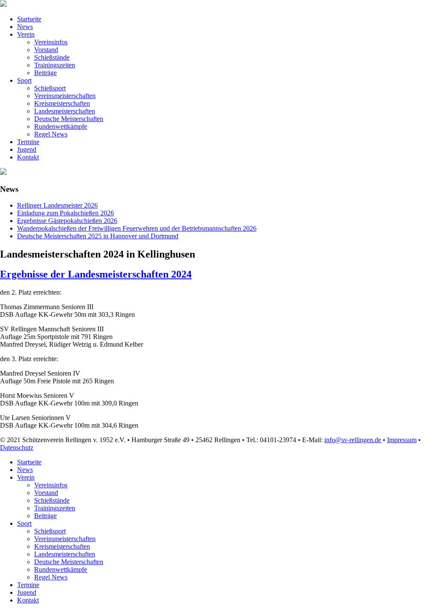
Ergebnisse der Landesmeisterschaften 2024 (96, 274)
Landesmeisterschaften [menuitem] (64, 554)
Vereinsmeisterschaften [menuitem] (65, 538)
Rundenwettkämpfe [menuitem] (60, 569)
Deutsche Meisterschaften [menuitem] (68, 561)
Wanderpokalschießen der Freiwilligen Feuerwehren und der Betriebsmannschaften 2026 (136, 228)
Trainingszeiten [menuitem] (54, 508)
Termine (28, 141)
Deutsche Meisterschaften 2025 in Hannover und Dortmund (97, 236)
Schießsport (50, 88)
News (25, 26)
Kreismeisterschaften (62, 103)
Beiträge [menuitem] (45, 515)
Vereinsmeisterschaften (65, 95)
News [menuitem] (25, 469)
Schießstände (52, 57)
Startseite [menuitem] (29, 462)
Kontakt (28, 157)
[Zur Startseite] (3, 4)
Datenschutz (16, 447)
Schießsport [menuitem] (50, 531)
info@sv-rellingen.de (352, 439)
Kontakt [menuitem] (28, 600)
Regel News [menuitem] (50, 577)
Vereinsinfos (50, 42)
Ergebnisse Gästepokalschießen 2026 (67, 220)
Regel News (50, 134)
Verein (26, 34)
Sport (24, 80)
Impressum (402, 439)
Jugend (26, 149)
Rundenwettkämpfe (60, 126)
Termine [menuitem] (28, 584)
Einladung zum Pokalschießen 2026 (65, 213)
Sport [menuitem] (24, 523)
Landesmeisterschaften (64, 111)
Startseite (29, 19)
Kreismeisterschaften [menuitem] (62, 546)
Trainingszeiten (54, 65)
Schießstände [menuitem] (52, 500)
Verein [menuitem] (26, 477)
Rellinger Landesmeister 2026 (57, 205)
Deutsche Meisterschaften (68, 118)
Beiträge (45, 72)
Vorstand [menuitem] (46, 492)
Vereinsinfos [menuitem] (50, 485)
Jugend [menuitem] (26, 592)
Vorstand (46, 49)
